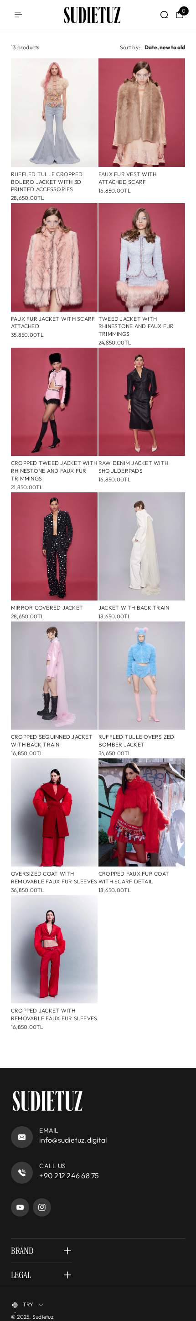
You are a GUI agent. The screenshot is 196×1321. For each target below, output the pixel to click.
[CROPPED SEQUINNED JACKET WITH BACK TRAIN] (54, 675)
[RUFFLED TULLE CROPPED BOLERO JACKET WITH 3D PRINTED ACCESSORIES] (54, 112)
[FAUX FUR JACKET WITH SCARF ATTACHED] (54, 257)
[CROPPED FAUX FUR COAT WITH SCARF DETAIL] (141, 812)
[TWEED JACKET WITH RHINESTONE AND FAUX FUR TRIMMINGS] (141, 257)
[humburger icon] (18, 14)
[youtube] (20, 1207)
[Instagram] (42, 1207)
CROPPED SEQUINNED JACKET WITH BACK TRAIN (52, 740)
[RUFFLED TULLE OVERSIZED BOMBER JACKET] (141, 675)
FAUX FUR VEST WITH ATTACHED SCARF (127, 178)
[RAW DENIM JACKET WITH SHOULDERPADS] (141, 402)
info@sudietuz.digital (73, 1139)
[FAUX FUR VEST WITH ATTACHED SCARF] (141, 112)
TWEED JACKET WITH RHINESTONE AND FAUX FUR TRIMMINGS (136, 326)
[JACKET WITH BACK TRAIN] (141, 546)
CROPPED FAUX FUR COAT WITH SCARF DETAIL (133, 877)
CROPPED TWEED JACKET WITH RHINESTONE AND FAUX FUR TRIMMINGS (54, 470)
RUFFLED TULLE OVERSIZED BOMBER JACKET (136, 740)
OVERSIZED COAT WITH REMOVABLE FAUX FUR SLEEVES (54, 877)
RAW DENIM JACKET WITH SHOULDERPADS (133, 466)
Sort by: (130, 47)
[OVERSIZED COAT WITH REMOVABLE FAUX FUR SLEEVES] (54, 812)
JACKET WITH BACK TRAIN (133, 607)
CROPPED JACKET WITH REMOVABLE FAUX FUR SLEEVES (54, 1014)
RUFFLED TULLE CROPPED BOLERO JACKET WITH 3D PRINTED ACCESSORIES (47, 182)
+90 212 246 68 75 (69, 1175)
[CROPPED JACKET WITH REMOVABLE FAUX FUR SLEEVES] (54, 949)
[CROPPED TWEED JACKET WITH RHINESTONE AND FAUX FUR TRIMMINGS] (54, 402)
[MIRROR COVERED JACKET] (54, 546)
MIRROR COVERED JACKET (47, 607)
